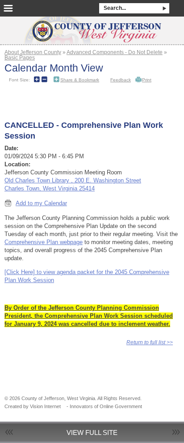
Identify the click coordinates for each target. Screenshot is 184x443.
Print (146, 79)
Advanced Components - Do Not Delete (115, 52)
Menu (8, 8)
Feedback (120, 79)
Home (92, 28)
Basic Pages (19, 57)
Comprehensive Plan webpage (43, 242)
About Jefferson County (32, 52)
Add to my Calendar (41, 203)
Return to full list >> (149, 342)
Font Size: (19, 79)
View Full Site (92, 432)
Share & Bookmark (79, 79)
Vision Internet (45, 406)
